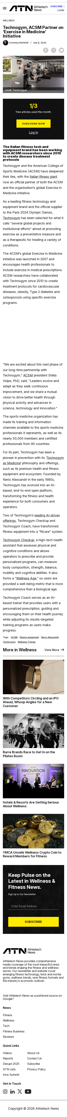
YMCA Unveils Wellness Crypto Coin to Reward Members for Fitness (32, 854)
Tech (6, 1026)
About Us (33, 1053)
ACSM (28, 375)
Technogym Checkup (18, 540)
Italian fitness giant (43, 176)
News (7, 1007)
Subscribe (56, 6)
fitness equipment (29, 637)
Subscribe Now (33, 123)
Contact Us (34, 1058)
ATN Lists (9, 1069)
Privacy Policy (36, 1069)
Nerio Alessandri (50, 637)
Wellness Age (26, 578)
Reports (8, 1058)
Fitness (7, 1015)
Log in (33, 132)
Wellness (8, 20)
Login (60, 10)
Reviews (8, 1036)
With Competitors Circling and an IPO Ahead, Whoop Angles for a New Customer (31, 702)
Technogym (11, 218)
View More (51, 650)
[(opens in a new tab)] (5, 1093)
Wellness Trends (27, 642)
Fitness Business (13, 1031)
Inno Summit (11, 1074)
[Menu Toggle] (4, 8)
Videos (7, 1053)
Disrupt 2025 (11, 1063)
